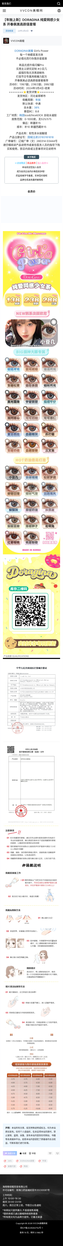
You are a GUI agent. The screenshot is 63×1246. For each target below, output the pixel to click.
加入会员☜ (43, 163)
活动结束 (9, 31)
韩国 (22, 115)
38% (36, 107)
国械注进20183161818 (40, 137)
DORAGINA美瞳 (24, 50)
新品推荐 (31, 163)
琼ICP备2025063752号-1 (31, 1228)
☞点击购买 (20, 163)
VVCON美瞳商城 (39, 1223)
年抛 (38, 99)
